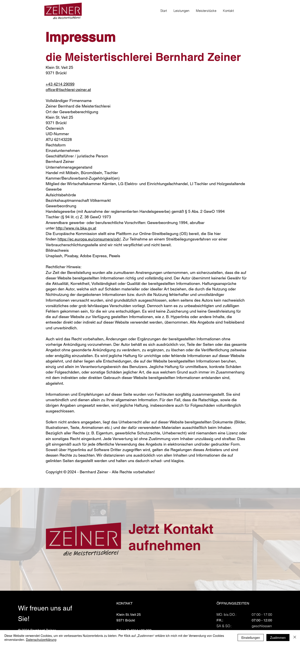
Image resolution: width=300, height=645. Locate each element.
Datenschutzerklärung (41, 639)
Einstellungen (250, 637)
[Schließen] (294, 637)
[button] (181, 10)
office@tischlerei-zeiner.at (68, 89)
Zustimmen (278, 637)
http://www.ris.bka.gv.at (76, 228)
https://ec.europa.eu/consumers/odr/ (89, 239)
